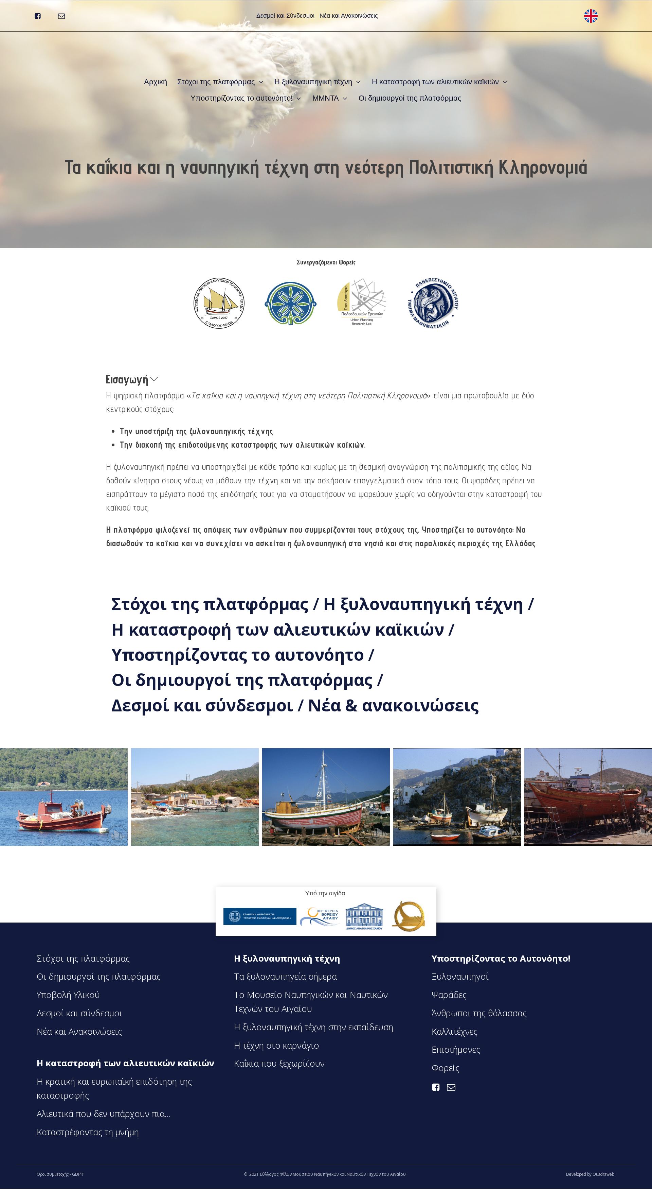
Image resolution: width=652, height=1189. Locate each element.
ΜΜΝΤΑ (325, 98)
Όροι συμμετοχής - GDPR (60, 1174)
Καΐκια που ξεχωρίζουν (279, 1063)
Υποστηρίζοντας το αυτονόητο (239, 654)
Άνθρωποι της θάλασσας (479, 1013)
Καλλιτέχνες (454, 1031)
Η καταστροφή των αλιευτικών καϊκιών (435, 81)
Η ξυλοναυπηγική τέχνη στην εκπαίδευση (313, 1027)
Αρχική (155, 81)
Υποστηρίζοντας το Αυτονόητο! (501, 958)
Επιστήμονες (456, 1049)
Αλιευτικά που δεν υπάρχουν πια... (104, 1114)
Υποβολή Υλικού (68, 995)
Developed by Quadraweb (590, 1174)
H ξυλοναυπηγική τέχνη (313, 81)
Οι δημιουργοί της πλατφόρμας (410, 98)
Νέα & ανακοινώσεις (393, 705)
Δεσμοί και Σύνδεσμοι (285, 16)
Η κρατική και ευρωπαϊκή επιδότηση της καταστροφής (114, 1088)
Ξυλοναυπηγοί (460, 976)
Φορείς (445, 1068)
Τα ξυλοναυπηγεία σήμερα (285, 976)
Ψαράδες (449, 995)
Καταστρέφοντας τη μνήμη (88, 1132)
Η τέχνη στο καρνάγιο (276, 1045)
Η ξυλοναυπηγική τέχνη (425, 603)
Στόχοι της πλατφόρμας (216, 81)
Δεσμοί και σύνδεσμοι (204, 705)
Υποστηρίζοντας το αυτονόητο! (242, 98)
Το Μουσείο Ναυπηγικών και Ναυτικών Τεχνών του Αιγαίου (311, 1002)
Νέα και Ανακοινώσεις (349, 16)
